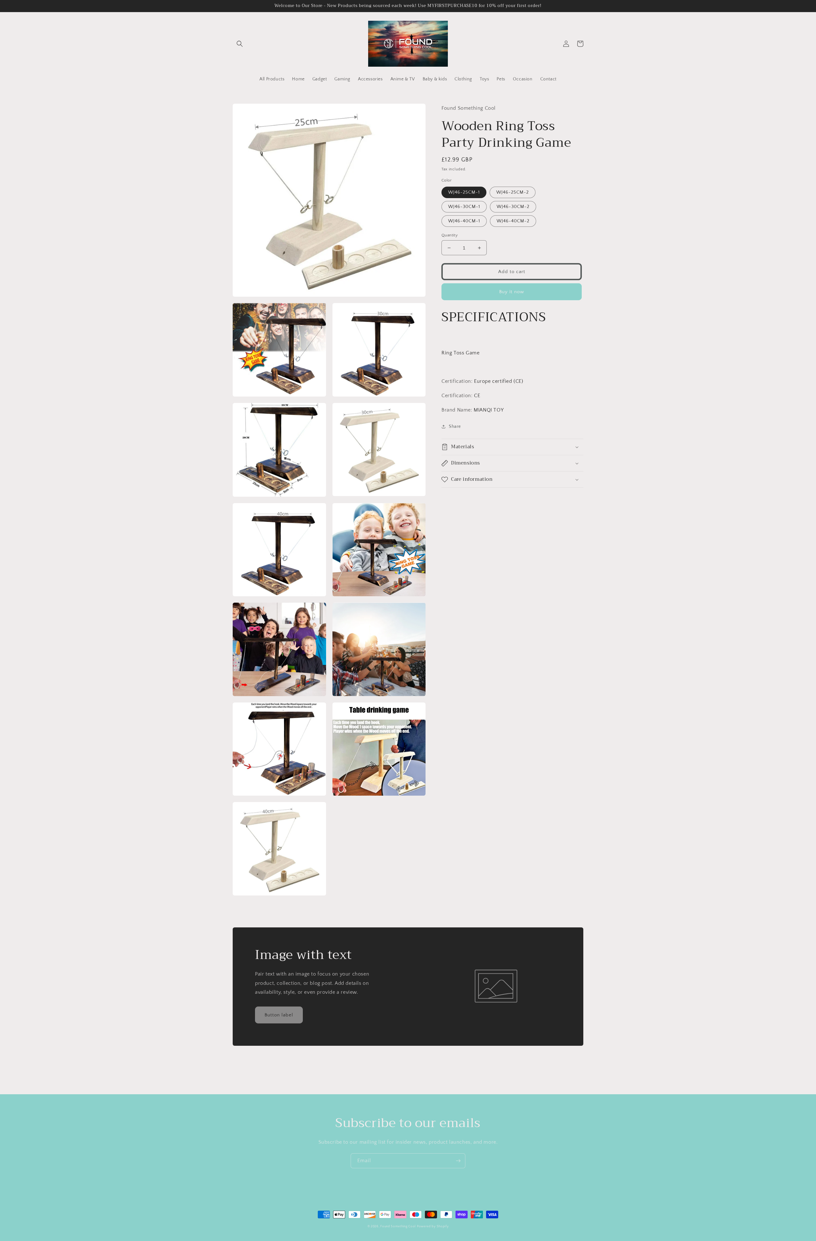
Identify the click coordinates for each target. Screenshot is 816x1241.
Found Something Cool (398, 1226)
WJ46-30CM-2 (513, 206)
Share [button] (455, 426)
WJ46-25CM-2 (512, 192)
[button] (240, 44)
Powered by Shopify (433, 1226)
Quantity (449, 235)
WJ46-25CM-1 (464, 192)
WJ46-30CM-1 (464, 206)
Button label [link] (279, 1015)
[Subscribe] (458, 1160)
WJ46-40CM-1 (464, 221)
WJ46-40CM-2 (513, 221)
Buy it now (511, 291)
